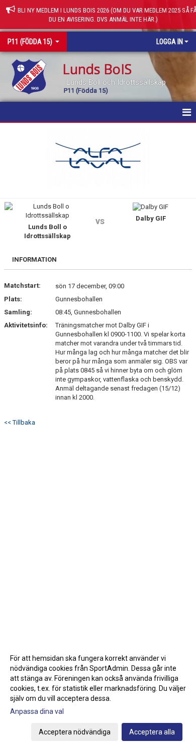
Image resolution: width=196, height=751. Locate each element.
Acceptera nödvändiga (75, 732)
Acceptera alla (152, 732)
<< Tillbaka (19, 422)
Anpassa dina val (37, 711)
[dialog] (98, 694)
